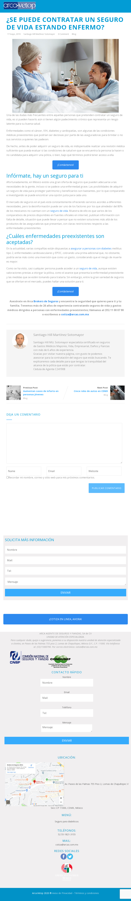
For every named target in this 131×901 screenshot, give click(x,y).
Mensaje (66, 722)
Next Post (91, 389)
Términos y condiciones (86, 893)
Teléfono (66, 707)
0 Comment (63, 34)
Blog (74, 34)
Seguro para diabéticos (67, 821)
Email (66, 692)
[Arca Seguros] (19, 5)
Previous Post (40, 391)
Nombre (66, 677)
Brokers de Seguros (46, 301)
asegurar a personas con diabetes (91, 248)
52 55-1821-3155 (67, 834)
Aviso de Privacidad (62, 893)
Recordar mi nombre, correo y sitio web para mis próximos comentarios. (51, 477)
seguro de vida (59, 211)
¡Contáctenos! (66, 165)
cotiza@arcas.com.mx (75, 314)
